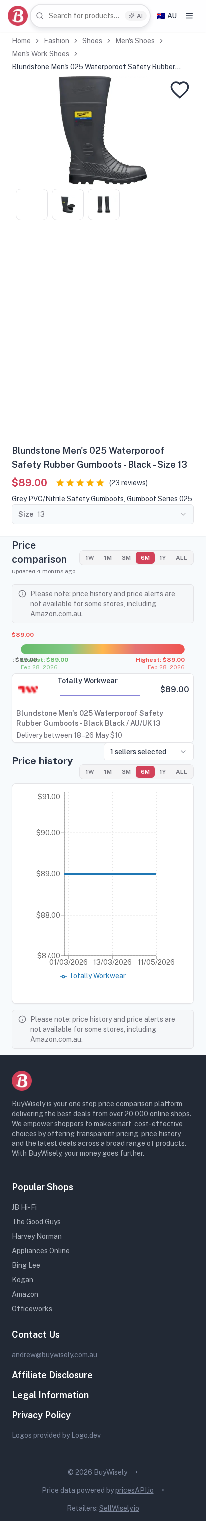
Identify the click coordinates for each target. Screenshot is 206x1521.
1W (90, 557)
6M (145, 557)
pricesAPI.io (135, 1490)
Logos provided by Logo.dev (56, 1435)
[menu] (189, 16)
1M (108, 557)
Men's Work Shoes (41, 54)
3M (126, 557)
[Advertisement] (103, 336)
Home (21, 41)
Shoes (92, 41)
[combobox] (90, 16)
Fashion (57, 41)
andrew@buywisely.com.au (55, 1355)
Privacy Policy (41, 1415)
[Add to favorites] (180, 90)
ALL (182, 557)
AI (140, 15)
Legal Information (50, 1395)
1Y (163, 557)
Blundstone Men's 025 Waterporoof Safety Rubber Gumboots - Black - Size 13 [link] (94, 67)
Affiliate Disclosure (52, 1375)
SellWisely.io (120, 1508)
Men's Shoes (135, 41)
